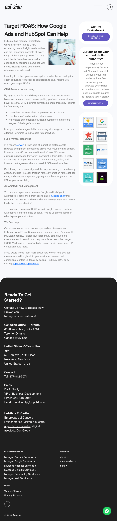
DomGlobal (23, 430)
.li (110, 7)
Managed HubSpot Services (19, 465)
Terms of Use (11, 491)
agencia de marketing (18, 426)
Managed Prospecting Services (21, 474)
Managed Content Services (18, 457)
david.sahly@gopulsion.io (29, 402)
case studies (67, 461)
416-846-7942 (22, 398)
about (63, 457)
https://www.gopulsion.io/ (26, 263)
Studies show (58, 195)
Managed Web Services (17, 478)
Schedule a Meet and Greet (95, 36)
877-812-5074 (18, 376)
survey (20, 145)
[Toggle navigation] (98, 7)
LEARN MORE (95, 103)
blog (62, 465)
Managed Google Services (18, 461)
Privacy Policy (12, 495)
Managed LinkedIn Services (19, 469)
